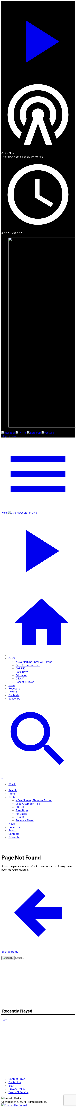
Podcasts (14, 688)
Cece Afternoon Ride (28, 665)
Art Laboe (21, 675)
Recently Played (25, 681)
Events (12, 691)
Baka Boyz (22, 671)
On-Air (12, 658)
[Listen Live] (38, 39)
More (4, 1019)
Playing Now (8, 436)
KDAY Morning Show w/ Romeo (34, 661)
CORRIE (20, 668)
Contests (13, 695)
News (11, 685)
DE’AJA (20, 678)
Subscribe (14, 698)
